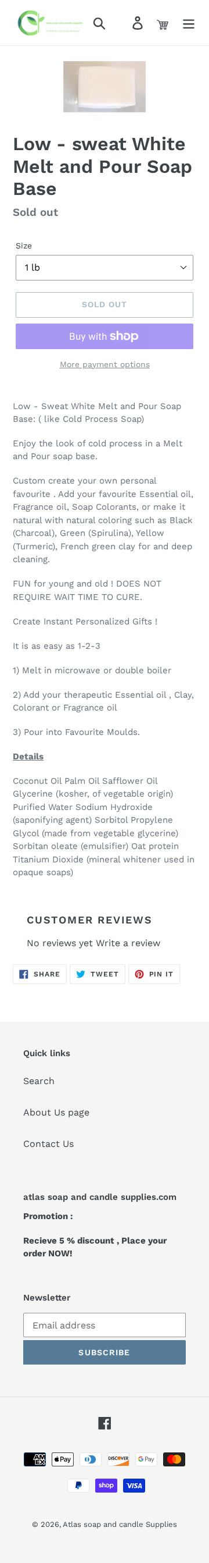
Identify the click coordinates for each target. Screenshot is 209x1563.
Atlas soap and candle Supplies (120, 1524)
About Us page (56, 1112)
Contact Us (48, 1143)
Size (24, 245)
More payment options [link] (105, 364)
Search (39, 1080)
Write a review (128, 943)
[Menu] (188, 23)
